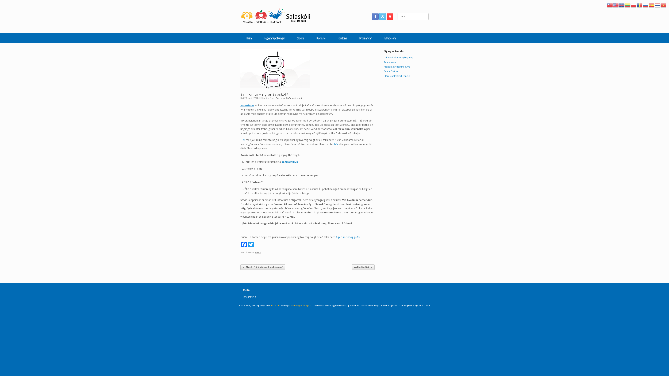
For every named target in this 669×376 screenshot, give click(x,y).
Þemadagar (390, 62)
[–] (277, 16)
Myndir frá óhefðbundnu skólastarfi (262, 267)
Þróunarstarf (365, 38)
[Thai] (657, 5)
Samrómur (247, 105)
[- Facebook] (375, 16)
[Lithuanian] (628, 5)
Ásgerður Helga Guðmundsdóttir (286, 98)
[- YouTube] (390, 16)
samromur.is (289, 161)
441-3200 (275, 305)
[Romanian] (640, 5)
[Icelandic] (622, 5)
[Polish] (634, 5)
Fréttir (258, 252)
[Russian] (646, 5)
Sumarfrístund (391, 71)
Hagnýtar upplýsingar (274, 38)
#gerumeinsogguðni (348, 237)
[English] (616, 5)
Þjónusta (321, 38)
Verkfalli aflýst (363, 267)
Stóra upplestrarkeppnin (397, 75)
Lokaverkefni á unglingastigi (398, 57)
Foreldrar (342, 38)
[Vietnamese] (663, 5)
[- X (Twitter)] (382, 16)
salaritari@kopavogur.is (301, 305)
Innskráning (249, 296)
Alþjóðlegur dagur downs (397, 66)
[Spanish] (652, 5)
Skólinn (300, 38)
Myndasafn (390, 38)
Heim (249, 38)
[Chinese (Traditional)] (610, 5)
